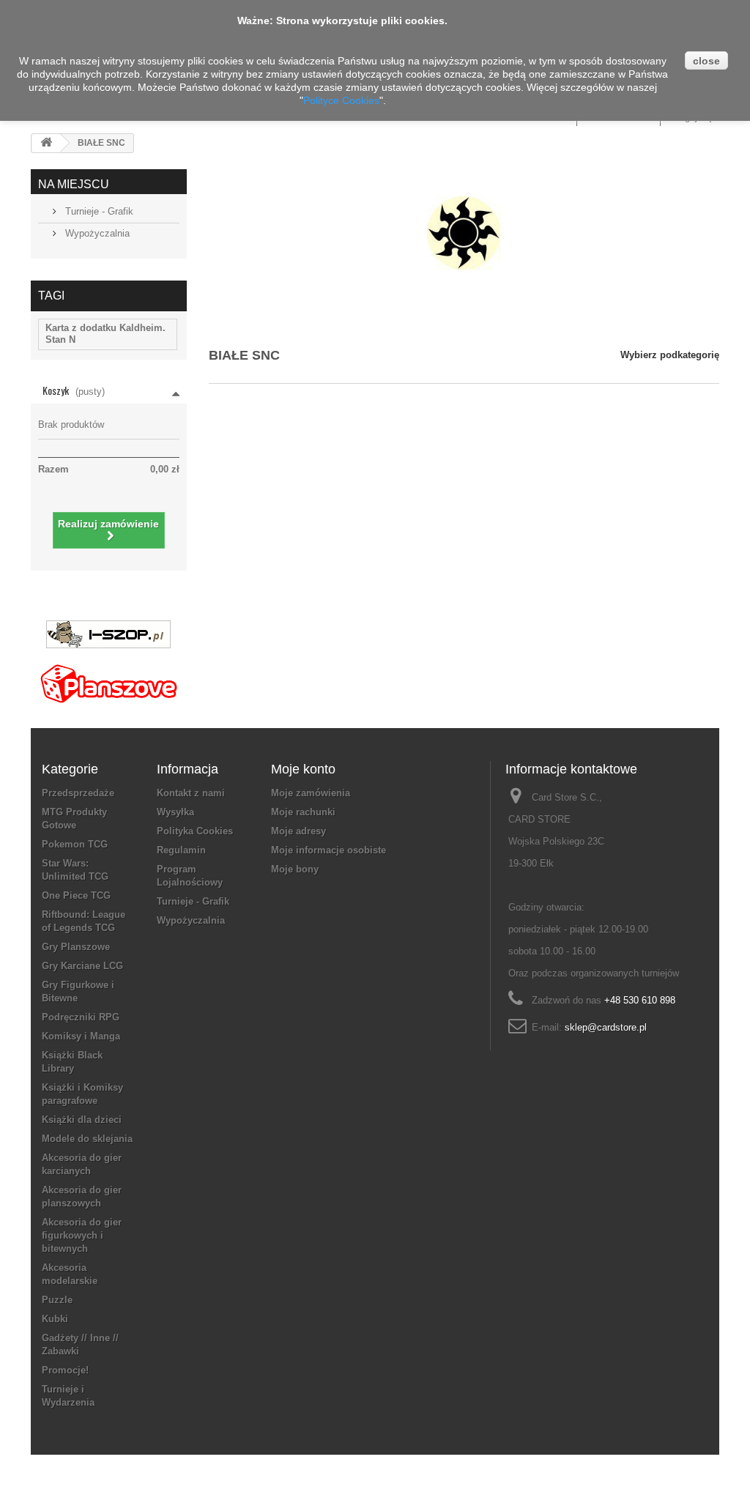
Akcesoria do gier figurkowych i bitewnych (82, 1235)
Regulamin (181, 850)
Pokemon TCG (75, 844)
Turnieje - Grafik (97, 211)
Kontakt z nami (191, 792)
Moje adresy (298, 831)
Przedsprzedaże (78, 792)
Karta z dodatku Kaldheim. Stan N (105, 333)
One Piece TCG (76, 895)
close (706, 61)
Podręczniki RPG (80, 1017)
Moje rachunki (303, 811)
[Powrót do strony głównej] (46, 143)
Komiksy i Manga (81, 1036)
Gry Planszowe (76, 946)
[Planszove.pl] (108, 677)
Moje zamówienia (310, 792)
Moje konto (303, 769)
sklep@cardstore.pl (606, 1027)
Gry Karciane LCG (82, 965)
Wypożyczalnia (96, 233)
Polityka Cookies (195, 831)
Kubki (55, 1318)
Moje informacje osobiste (328, 850)
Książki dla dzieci (82, 1119)
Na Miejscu (73, 184)
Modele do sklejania (87, 1138)
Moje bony (295, 869)
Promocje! (65, 1370)
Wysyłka (175, 811)
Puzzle (57, 1299)
